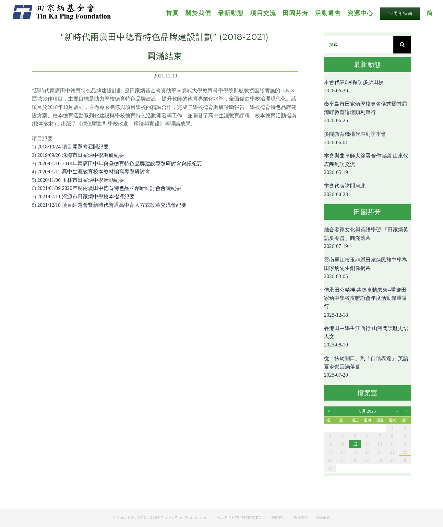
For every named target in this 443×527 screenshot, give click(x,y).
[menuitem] (176, 12)
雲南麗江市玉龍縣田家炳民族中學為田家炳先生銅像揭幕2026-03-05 (365, 268)
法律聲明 (278, 517)
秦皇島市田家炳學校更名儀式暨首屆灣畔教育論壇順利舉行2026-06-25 (365, 112)
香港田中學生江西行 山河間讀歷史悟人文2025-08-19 (366, 336)
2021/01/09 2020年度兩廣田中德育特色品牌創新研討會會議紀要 (109, 188)
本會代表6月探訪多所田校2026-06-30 (354, 86)
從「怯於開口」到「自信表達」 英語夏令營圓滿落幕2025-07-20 (366, 367)
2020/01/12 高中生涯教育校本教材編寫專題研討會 (93, 171)
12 (355, 444)
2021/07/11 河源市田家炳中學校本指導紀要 (86, 196)
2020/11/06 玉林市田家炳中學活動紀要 (80, 180)
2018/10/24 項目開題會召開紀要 (73, 146)
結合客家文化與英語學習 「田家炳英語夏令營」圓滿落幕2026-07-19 (366, 238)
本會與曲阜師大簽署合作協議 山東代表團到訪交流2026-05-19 (366, 164)
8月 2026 (367, 411)
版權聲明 (301, 517)
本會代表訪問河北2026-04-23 (344, 190)
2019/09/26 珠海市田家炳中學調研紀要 (80, 155)
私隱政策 (323, 517)
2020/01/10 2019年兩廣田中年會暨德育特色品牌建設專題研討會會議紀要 (119, 163)
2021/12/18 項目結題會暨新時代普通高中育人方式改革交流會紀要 (111, 205)
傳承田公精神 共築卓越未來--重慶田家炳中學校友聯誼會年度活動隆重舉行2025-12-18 (365, 302)
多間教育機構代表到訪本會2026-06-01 (355, 138)
